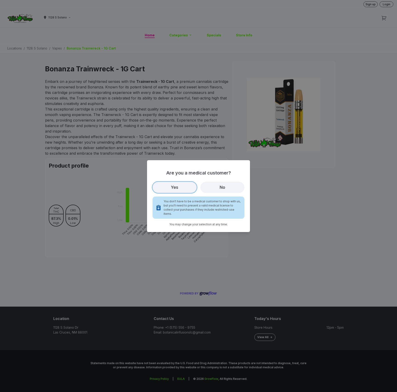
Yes (174, 187)
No (222, 187)
